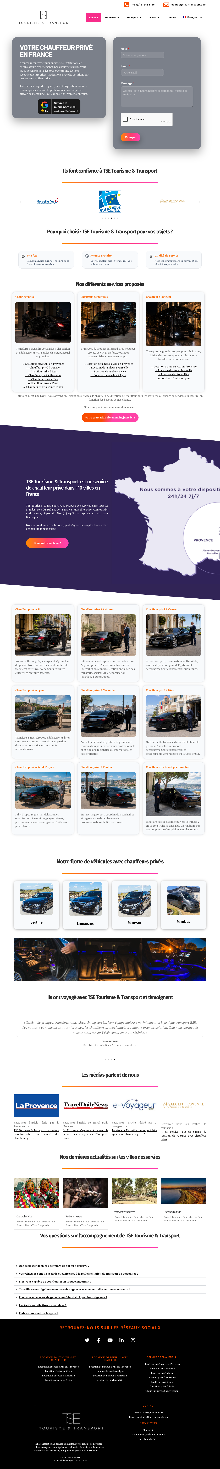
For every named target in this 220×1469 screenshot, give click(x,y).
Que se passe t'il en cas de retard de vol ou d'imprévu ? (54, 1265)
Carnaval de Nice (24, 1216)
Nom (125, 48)
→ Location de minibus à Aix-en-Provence (108, 363)
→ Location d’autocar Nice (173, 374)
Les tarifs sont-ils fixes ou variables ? (43, 1305)
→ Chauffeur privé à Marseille (43, 375)
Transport (132, 17)
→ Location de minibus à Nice (108, 371)
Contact (171, 17)
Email (125, 66)
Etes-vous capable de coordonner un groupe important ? (55, 1281)
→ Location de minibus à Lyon (108, 375)
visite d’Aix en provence (124, 1211)
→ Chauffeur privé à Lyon (43, 371)
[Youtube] (110, 1340)
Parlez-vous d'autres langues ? (38, 1313)
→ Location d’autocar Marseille (173, 370)
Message (127, 83)
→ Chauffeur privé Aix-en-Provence (43, 363)
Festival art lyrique (73, 1216)
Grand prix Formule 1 (172, 1211)
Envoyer (130, 137)
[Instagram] (133, 1340)
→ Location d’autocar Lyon (173, 378)
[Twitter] (87, 1340)
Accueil (93, 17)
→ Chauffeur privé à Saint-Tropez (43, 387)
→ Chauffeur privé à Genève (43, 367)
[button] (20, 202)
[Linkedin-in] (121, 1340)
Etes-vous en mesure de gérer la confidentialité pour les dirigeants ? (63, 1297)
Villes (152, 17)
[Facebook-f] (98, 1340)
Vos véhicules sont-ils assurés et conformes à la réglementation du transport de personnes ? (78, 1273)
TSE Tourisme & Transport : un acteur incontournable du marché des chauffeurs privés (36, 1134)
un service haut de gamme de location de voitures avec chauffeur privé (183, 1135)
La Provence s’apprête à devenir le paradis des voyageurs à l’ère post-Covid (85, 1134)
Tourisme (110, 17)
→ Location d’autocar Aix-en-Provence (174, 366)
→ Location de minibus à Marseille (108, 367)
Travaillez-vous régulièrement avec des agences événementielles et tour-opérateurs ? (74, 1289)
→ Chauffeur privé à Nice (43, 379)
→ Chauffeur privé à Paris (43, 383)
